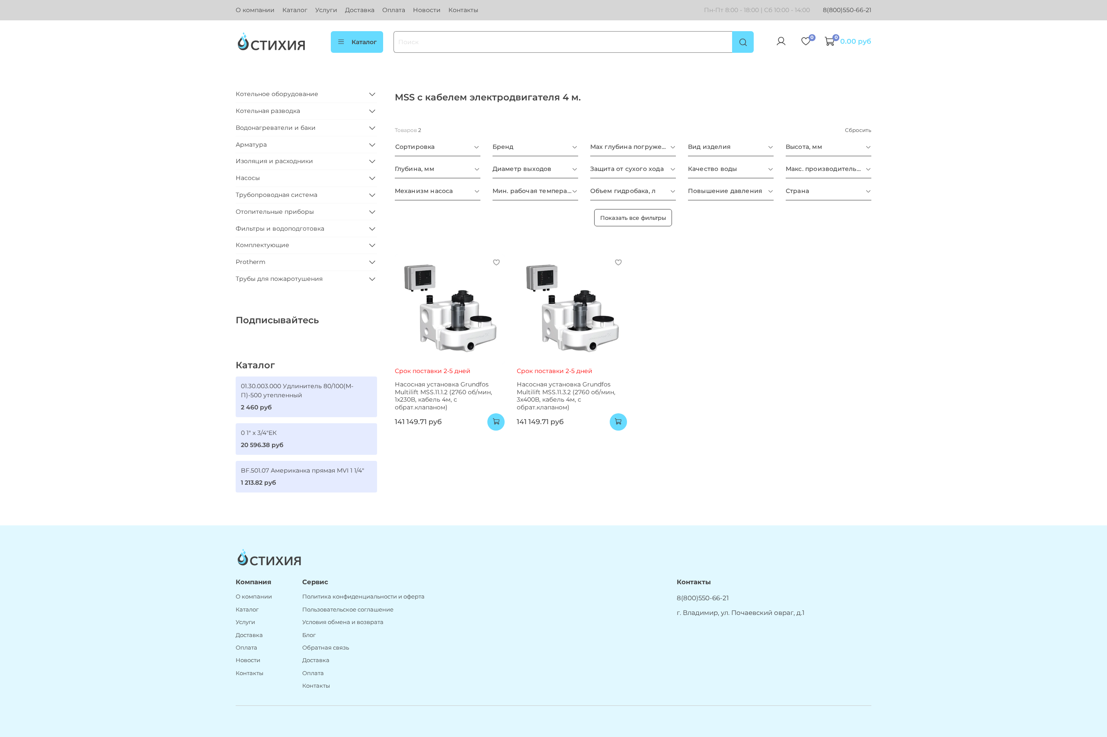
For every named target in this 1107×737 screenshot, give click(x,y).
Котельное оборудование (277, 94)
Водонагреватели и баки (276, 128)
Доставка (359, 10)
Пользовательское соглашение (348, 609)
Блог (309, 635)
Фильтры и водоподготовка (280, 228)
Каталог (294, 10)
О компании (255, 10)
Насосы (248, 178)
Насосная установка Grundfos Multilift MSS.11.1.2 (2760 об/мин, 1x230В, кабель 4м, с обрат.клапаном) (443, 395)
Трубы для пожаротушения (279, 279)
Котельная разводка (268, 111)
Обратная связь (325, 647)
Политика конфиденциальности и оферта (363, 596)
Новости (427, 10)
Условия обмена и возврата (343, 622)
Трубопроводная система (276, 195)
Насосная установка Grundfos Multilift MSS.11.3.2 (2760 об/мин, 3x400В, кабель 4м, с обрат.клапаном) (566, 395)
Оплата (393, 10)
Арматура (251, 144)
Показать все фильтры (633, 217)
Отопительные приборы (275, 212)
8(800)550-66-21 (847, 10)
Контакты (463, 10)
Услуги (326, 10)
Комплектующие (262, 245)
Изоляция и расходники (274, 161)
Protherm (251, 262)
